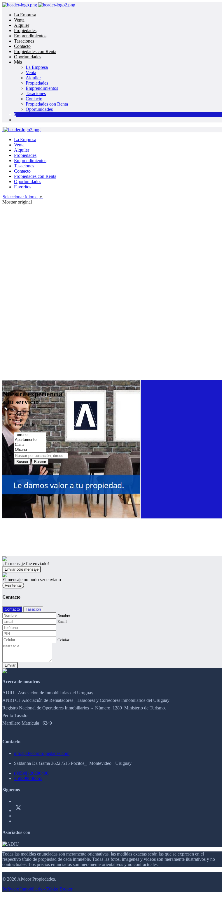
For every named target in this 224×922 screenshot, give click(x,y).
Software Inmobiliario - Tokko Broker (37, 888)
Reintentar (13, 585)
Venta (19, 19)
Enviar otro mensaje (21, 569)
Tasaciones (24, 40)
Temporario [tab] (24, 424)
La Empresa (25, 14)
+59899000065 (28, 778)
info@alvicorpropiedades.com (41, 753)
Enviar (10, 665)
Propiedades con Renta (35, 51)
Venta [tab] (19, 414)
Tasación (33, 609)
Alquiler (21, 25)
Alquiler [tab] (21, 419)
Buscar (22, 462)
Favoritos (22, 186)
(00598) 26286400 (31, 773)
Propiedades (25, 30)
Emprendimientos (30, 35)
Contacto (22, 46)
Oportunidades (27, 56)
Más (18, 61)
